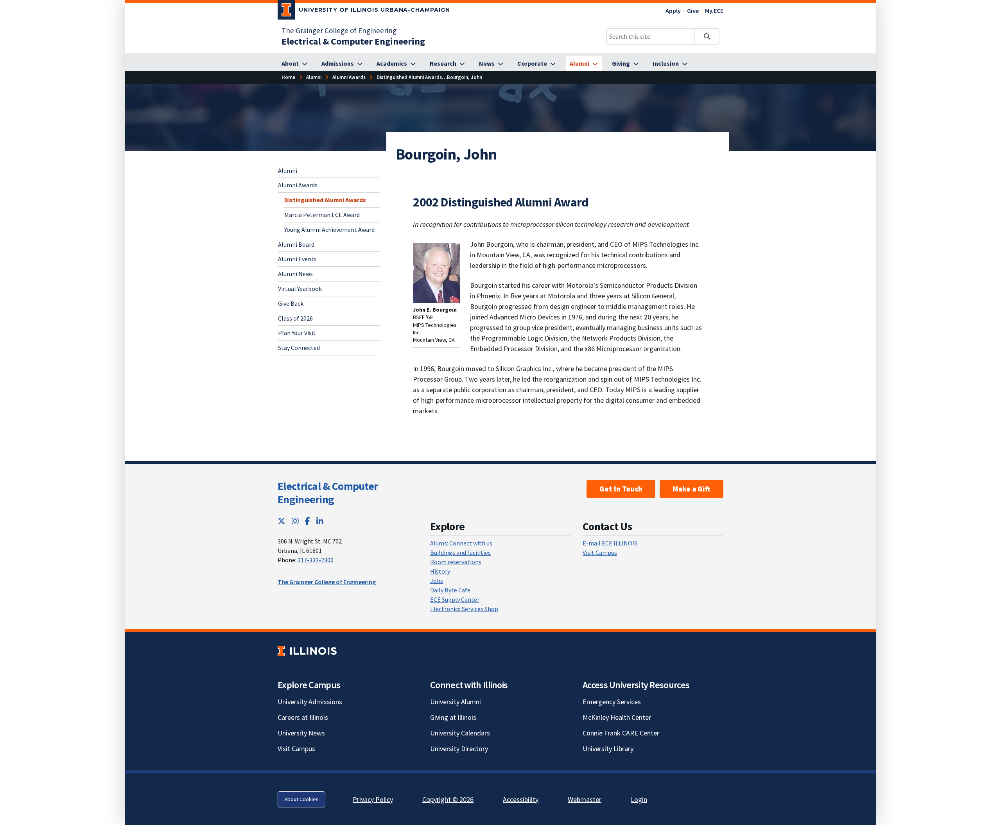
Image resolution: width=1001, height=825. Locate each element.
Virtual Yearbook (300, 288)
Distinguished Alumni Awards (325, 200)
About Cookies (301, 799)
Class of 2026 (295, 318)
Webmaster (584, 799)
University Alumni (455, 701)
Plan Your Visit (297, 333)
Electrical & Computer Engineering (328, 492)
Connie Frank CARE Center (621, 732)
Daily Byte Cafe (450, 590)
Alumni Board (296, 244)
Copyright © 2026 (448, 799)
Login (639, 799)
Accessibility (520, 799)
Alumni (287, 170)
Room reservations (455, 562)
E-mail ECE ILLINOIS (610, 543)
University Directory (459, 748)
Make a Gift (691, 488)
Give (693, 10)
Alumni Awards (298, 185)
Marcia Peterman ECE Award (322, 215)
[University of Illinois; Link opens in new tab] (307, 651)
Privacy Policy (373, 799)
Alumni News (295, 274)
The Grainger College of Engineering (339, 30)
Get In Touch (620, 488)
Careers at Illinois (303, 717)
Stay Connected (299, 348)
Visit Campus (600, 552)
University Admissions (310, 701)
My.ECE (714, 10)
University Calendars (460, 732)
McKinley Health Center (617, 717)
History (440, 571)
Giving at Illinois (453, 717)
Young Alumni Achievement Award (329, 229)
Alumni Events (297, 259)
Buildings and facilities (460, 552)
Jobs (436, 581)
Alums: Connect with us (461, 543)
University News (301, 732)
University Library (608, 748)
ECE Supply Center (454, 599)
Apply (673, 10)
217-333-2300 (316, 560)
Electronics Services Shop (464, 609)
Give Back (290, 303)
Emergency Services (612, 701)
